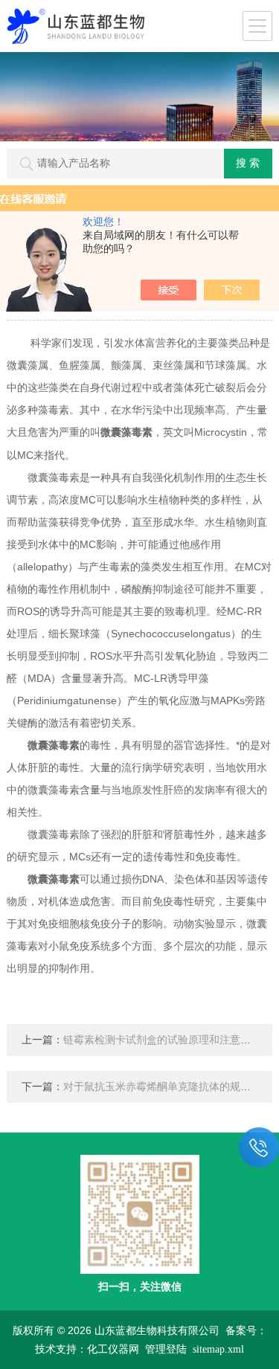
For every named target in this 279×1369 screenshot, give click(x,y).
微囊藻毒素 (126, 432)
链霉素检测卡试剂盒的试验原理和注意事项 (162, 1040)
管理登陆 (166, 1349)
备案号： (246, 1330)
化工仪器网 (113, 1349)
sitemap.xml (218, 1349)
